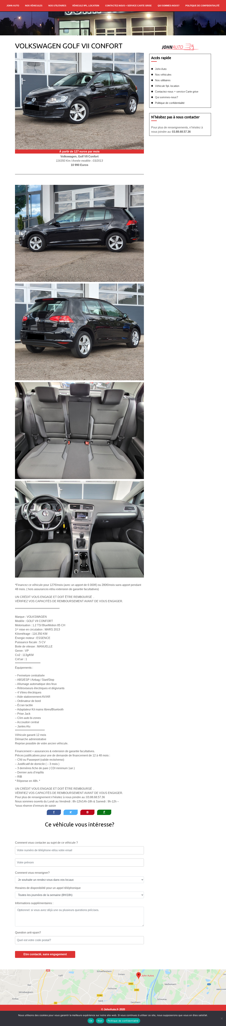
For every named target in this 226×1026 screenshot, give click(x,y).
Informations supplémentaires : (34, 903)
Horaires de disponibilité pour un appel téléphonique (48, 887)
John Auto (13, 5)
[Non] (221, 1018)
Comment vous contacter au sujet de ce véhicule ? (46, 842)
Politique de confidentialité (202, 5)
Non (100, 1020)
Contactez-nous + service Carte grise (128, 5)
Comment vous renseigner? (32, 872)
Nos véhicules (33, 5)
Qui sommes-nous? (168, 5)
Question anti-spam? (28, 932)
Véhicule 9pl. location (85, 5)
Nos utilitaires (57, 5)
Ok (91, 1020)
